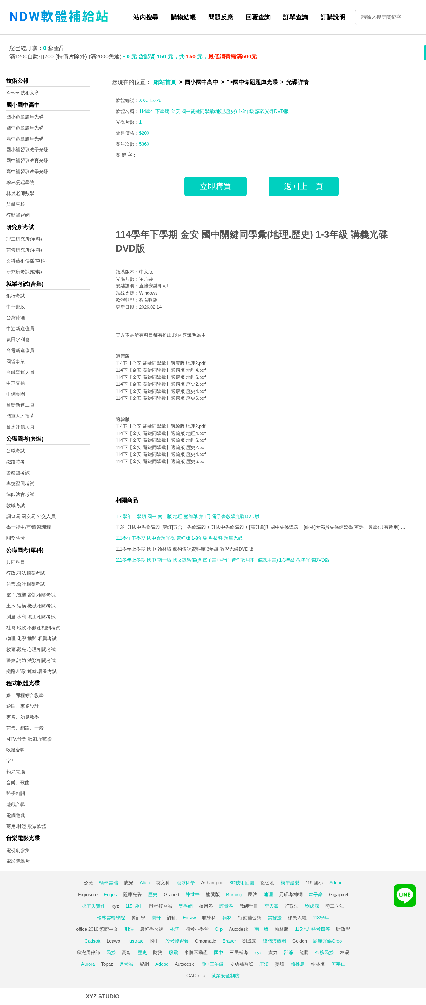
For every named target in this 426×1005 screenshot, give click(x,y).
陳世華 (193, 894)
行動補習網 (18, 215)
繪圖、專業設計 (22, 706)
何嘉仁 (338, 964)
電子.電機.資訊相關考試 (31, 594)
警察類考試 (18, 472)
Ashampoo (212, 882)
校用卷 (206, 906)
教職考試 (15, 505)
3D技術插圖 (242, 882)
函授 (111, 952)
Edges (110, 894)
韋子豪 (316, 894)
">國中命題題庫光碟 (252, 82)
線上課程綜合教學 (25, 695)
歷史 (152, 894)
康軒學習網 (151, 929)
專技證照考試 (20, 483)
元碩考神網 (291, 894)
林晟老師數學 (20, 193)
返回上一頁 (303, 186)
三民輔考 (239, 952)
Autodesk (238, 929)
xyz (115, 906)
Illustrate (134, 941)
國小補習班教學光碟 (27, 149)
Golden (299, 941)
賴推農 (298, 964)
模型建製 (290, 882)
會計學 (138, 917)
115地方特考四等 (312, 929)
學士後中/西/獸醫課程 (28, 527)
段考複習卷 (160, 906)
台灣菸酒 (15, 317)
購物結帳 (183, 17)
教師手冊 (249, 906)
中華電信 (15, 383)
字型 (11, 760)
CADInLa (195, 975)
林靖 (174, 929)
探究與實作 (93, 906)
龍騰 (304, 952)
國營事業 (15, 361)
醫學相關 (15, 793)
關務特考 (15, 538)
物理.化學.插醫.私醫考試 (31, 638)
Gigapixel (338, 894)
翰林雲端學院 (20, 182)
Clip (219, 929)
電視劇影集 (18, 850)
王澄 (264, 964)
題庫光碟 (132, 894)
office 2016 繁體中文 (97, 929)
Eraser (229, 941)
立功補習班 (241, 964)
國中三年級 (212, 964)
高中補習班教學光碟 (27, 171)
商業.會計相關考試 (25, 584)
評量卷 (226, 906)
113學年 (321, 917)
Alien (145, 882)
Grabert (171, 894)
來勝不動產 (196, 952)
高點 (126, 952)
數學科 (209, 917)
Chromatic (205, 941)
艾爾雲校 (15, 204)
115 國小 (314, 882)
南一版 (261, 929)
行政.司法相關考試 (25, 573)
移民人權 (297, 917)
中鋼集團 (15, 394)
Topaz (107, 964)
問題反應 (220, 17)
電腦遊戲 (15, 815)
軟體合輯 (15, 749)
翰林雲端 (108, 882)
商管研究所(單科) (24, 250)
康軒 (156, 917)
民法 (252, 894)
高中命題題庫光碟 (25, 138)
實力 (273, 952)
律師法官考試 (20, 494)
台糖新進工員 (20, 405)
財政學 (343, 929)
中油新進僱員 (20, 328)
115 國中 (134, 906)
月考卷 (126, 964)
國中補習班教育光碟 (27, 160)
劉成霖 (312, 906)
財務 (157, 952)
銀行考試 (15, 295)
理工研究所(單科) (24, 239)
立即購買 (215, 186)
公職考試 (15, 450)
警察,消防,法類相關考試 (31, 660)
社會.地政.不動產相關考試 (33, 627)
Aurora (88, 964)
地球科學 (185, 882)
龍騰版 (213, 894)
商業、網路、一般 (25, 728)
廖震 (173, 952)
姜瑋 (279, 964)
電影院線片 (18, 861)
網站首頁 (165, 82)
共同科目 (15, 562)
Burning (234, 894)
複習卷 (267, 882)
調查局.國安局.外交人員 (31, 516)
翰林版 (282, 929)
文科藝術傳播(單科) (26, 260)
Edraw (189, 917)
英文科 (163, 882)
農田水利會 (18, 339)
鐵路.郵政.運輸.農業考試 (31, 671)
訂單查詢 (295, 17)
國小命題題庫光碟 (25, 116)
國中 (154, 941)
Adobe (335, 882)
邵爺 (288, 952)
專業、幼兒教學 (22, 717)
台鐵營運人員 (20, 372)
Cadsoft (92, 941)
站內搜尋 (145, 17)
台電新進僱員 (20, 350)
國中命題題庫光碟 (25, 127)
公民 (88, 882)
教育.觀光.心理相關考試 (31, 649)
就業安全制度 (225, 975)
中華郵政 (15, 306)
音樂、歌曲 (18, 782)
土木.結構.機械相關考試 (31, 605)
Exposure (88, 894)
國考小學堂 (197, 929)
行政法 (292, 906)
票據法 (275, 917)
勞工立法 (334, 906)
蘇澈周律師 (88, 952)
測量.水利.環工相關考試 (31, 616)
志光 (128, 882)
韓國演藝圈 (274, 941)
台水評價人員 (20, 426)
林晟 (344, 952)
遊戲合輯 (15, 804)
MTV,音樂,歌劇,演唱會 (29, 739)
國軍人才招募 (20, 415)
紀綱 (144, 964)
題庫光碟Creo (327, 941)
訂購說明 (333, 17)
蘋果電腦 (15, 771)
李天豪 (271, 906)
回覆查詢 (258, 17)
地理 (268, 894)
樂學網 (186, 906)
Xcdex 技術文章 (22, 92)
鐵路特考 (15, 461)
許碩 (172, 917)
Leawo (113, 941)
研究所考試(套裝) (24, 271)
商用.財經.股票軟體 (26, 826)
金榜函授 (324, 952)
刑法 (129, 929)
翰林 (227, 917)
